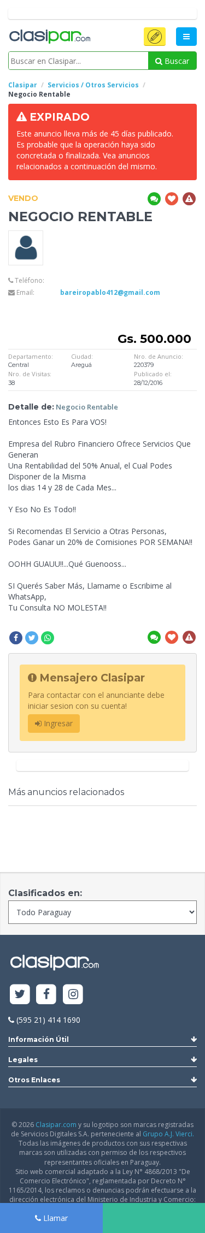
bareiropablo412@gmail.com (110, 292)
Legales (23, 1060)
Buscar (175, 61)
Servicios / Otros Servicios (93, 85)
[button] (155, 36)
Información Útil (38, 1039)
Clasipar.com (56, 1124)
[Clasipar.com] (49, 37)
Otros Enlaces (34, 1080)
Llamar (54, 1218)
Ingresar (57, 723)
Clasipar (22, 85)
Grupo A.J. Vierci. (168, 1134)
